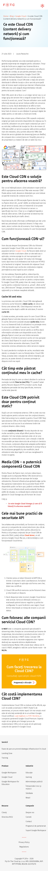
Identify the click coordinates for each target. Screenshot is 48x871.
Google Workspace (9, 773)
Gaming (29, 777)
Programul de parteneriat (36, 826)
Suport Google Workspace (36, 830)
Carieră (28, 817)
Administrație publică (34, 782)
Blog (12, 16)
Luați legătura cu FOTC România (27, 716)
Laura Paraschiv (22, 54)
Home (5, 16)
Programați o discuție (22, 683)
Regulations (24, 847)
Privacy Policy (24, 842)
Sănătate (29, 793)
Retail (28, 798)
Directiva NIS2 (7, 817)
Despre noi (30, 812)
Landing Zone (7, 753)
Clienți (4, 812)
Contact (29, 821)
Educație (29, 773)
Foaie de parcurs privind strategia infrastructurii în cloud (24, 749)
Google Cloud (20, 16)
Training (5, 758)
